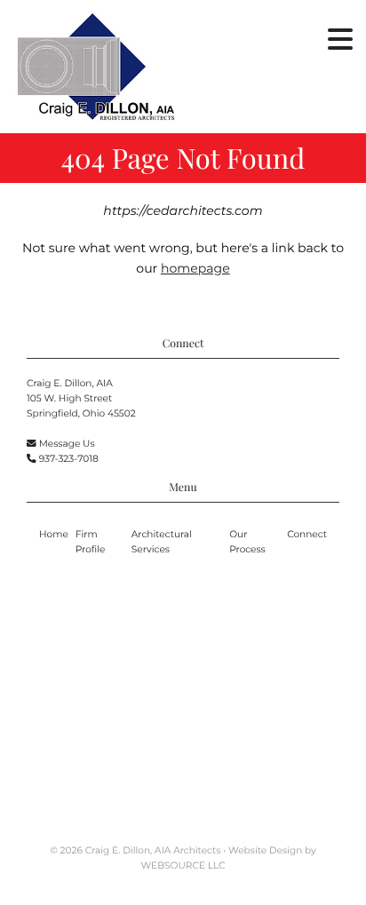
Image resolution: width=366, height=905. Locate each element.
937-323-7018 (69, 458)
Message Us (67, 443)
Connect (307, 534)
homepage (195, 268)
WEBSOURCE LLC (183, 865)
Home (53, 534)
